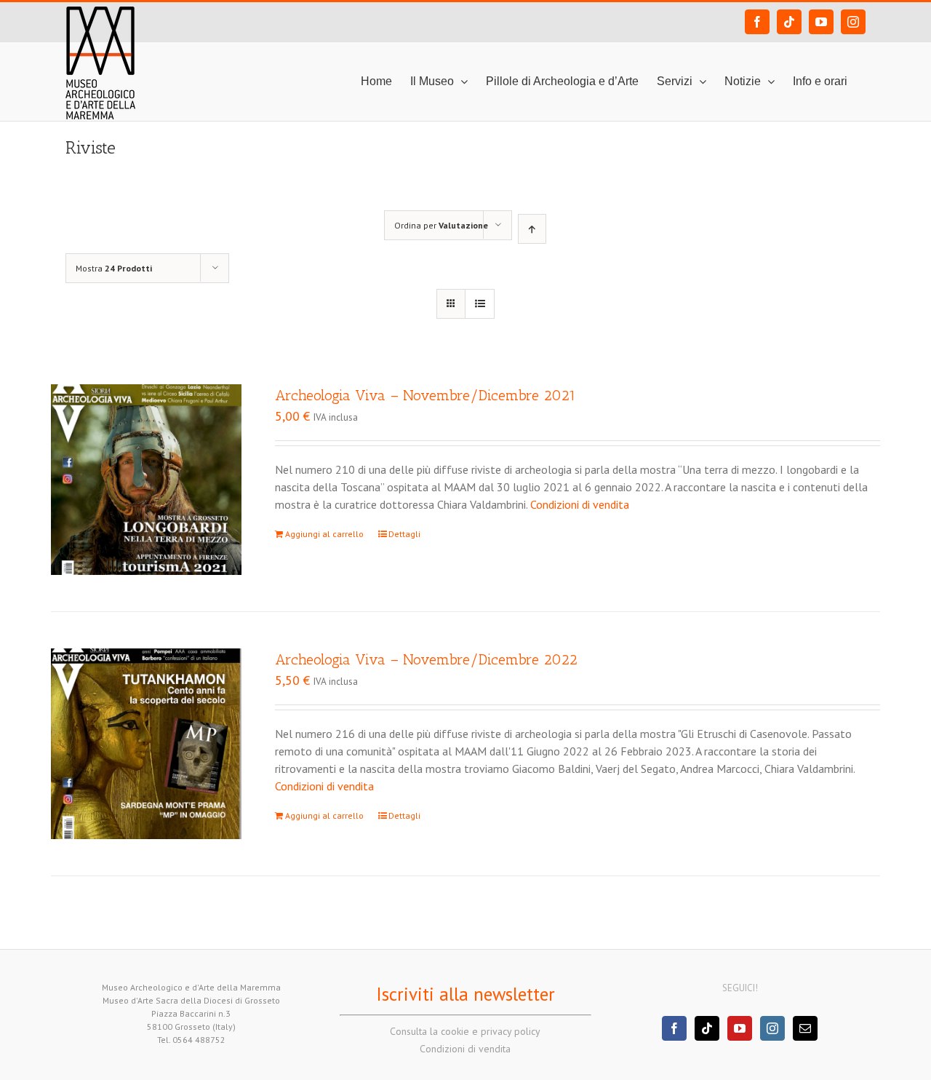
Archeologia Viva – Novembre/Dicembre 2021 (425, 395)
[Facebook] (674, 1028)
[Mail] (805, 1028)
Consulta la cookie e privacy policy (465, 1031)
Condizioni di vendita (579, 504)
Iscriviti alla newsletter (465, 994)
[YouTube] (739, 1028)
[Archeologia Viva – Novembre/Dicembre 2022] (146, 743)
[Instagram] (772, 1028)
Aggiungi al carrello (324, 533)
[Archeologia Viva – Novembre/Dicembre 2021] (146, 479)
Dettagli (404, 533)
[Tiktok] (707, 1028)
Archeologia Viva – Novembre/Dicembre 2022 (426, 659)
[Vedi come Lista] (480, 304)
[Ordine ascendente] (532, 229)
